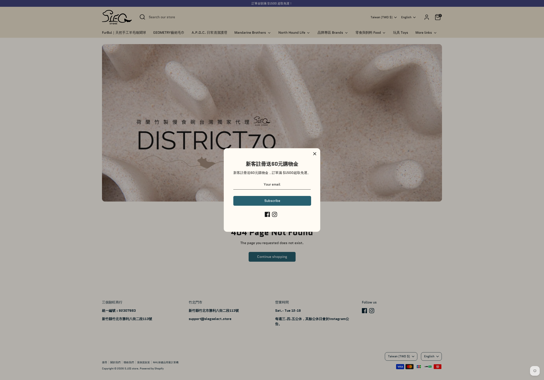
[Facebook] (267, 214)
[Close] (314, 153)
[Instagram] (274, 214)
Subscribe (272, 200)
